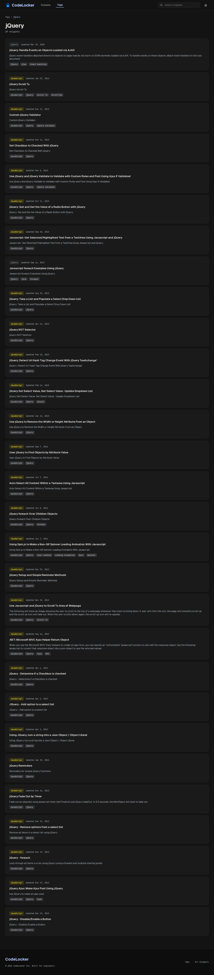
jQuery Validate (46, 125)
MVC (47, 653)
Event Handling (38, 64)
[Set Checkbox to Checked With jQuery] (107, 148)
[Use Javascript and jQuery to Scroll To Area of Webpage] (107, 609)
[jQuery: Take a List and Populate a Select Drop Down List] (107, 301)
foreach (34, 279)
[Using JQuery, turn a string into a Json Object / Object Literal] (107, 737)
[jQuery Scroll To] (107, 86)
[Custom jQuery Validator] (107, 117)
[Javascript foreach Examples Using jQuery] (107, 271)
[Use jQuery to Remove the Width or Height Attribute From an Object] (107, 424)
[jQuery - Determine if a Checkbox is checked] (107, 676)
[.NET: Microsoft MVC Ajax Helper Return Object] (107, 643)
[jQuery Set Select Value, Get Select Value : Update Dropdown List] (107, 393)
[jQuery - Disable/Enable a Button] (107, 921)
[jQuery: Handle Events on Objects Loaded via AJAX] (107, 54)
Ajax (24, 64)
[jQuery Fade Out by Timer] (107, 799)
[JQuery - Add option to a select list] (107, 707)
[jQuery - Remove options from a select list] (107, 829)
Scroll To (42, 95)
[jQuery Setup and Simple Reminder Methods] (107, 577)
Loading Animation (65, 555)
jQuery (14, 64)
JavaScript (16, 95)
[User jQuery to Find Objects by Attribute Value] (107, 455)
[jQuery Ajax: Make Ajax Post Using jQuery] (107, 891)
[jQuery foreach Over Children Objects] (107, 516)
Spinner (91, 555)
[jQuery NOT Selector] (107, 332)
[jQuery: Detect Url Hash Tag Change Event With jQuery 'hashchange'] (107, 363)
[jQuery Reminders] (107, 768)
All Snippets (202, 962)
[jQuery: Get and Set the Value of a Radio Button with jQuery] (107, 209)
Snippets (46, 5)
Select (40, 401)
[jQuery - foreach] (107, 860)
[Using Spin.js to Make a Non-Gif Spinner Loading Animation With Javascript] (107, 547)
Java (24, 279)
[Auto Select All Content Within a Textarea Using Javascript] (107, 485)
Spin (81, 555)
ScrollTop (57, 95)
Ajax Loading (44, 555)
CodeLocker (23, 5)
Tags (60, 4)
